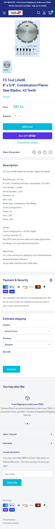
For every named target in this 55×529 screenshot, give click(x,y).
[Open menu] (4, 13)
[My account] (44, 12)
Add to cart (27, 126)
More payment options (27, 142)
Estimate (11, 369)
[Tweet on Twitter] (45, 152)
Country (6, 325)
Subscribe (12, 482)
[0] (50, 12)
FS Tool (6, 97)
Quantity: (7, 116)
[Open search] (38, 12)
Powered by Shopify (11, 523)
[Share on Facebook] (34, 152)
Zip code (7, 351)
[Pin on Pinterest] (39, 152)
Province (7, 338)
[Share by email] (50, 152)
